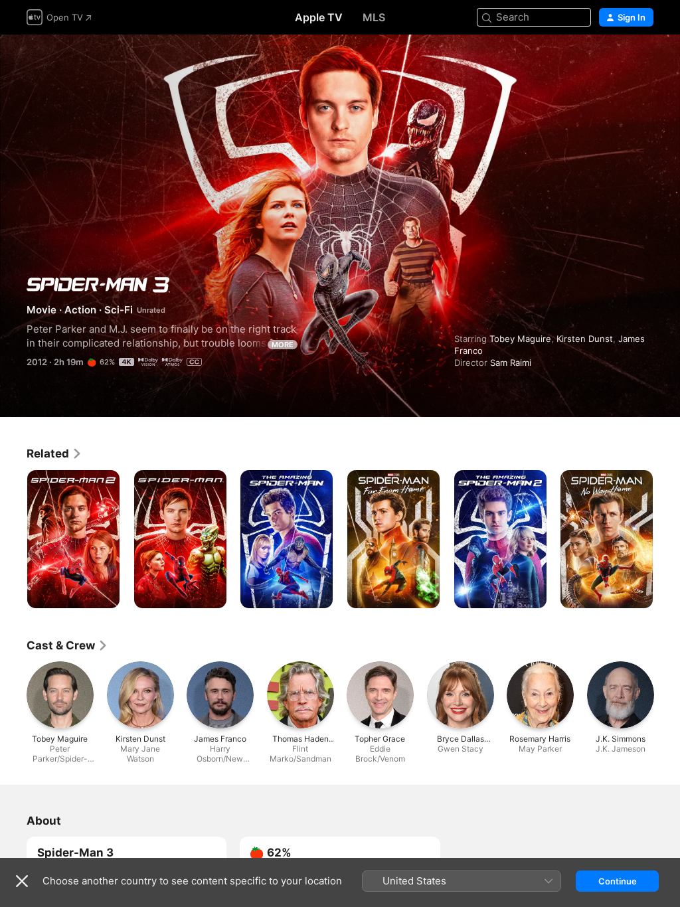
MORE (283, 344)
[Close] (22, 881)
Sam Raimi (510, 362)
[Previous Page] (13, 539)
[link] (54, 453)
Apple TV (319, 17)
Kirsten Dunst (584, 338)
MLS (374, 17)
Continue (617, 881)
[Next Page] (666, 539)
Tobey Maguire (520, 338)
